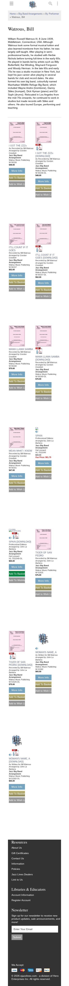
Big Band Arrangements (30, 14)
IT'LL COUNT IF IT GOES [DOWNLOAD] (46, 256)
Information (18, 863)
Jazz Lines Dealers (22, 874)
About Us (17, 847)
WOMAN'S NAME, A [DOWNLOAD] (19, 760)
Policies (16, 869)
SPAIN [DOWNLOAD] (20, 541)
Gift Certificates (20, 853)
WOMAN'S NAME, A (46, 652)
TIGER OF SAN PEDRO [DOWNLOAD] (20, 663)
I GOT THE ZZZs (18, 145)
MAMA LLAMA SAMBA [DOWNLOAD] (47, 358)
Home (13, 14)
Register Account (21, 900)
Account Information (23, 895)
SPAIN (38, 435)
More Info (17, 170)
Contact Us (18, 858)
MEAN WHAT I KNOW (20, 450)
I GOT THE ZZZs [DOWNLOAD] (44, 154)
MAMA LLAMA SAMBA (21, 349)
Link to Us (17, 879)
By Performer (52, 14)
